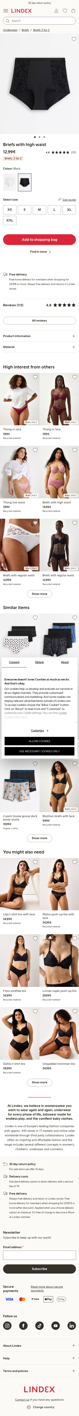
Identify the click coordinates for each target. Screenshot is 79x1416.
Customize (37, 730)
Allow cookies (39, 741)
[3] (44, 137)
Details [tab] (39, 662)
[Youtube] (55, 1325)
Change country (43, 1407)
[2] (39, 137)
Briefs (25, 30)
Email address (13, 1247)
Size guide (69, 199)
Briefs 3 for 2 (41, 30)
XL (69, 209)
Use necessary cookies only (39, 751)
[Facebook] (23, 1325)
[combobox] (39, 20)
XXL (9, 220)
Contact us (22, 1399)
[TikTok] (39, 1325)
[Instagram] (7, 1325)
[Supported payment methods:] (39, 1299)
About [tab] (65, 662)
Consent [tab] (14, 662)
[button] (39, 83)
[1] (35, 137)
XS (9, 209)
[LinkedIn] (71, 1325)
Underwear (10, 30)
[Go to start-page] (22, 10)
